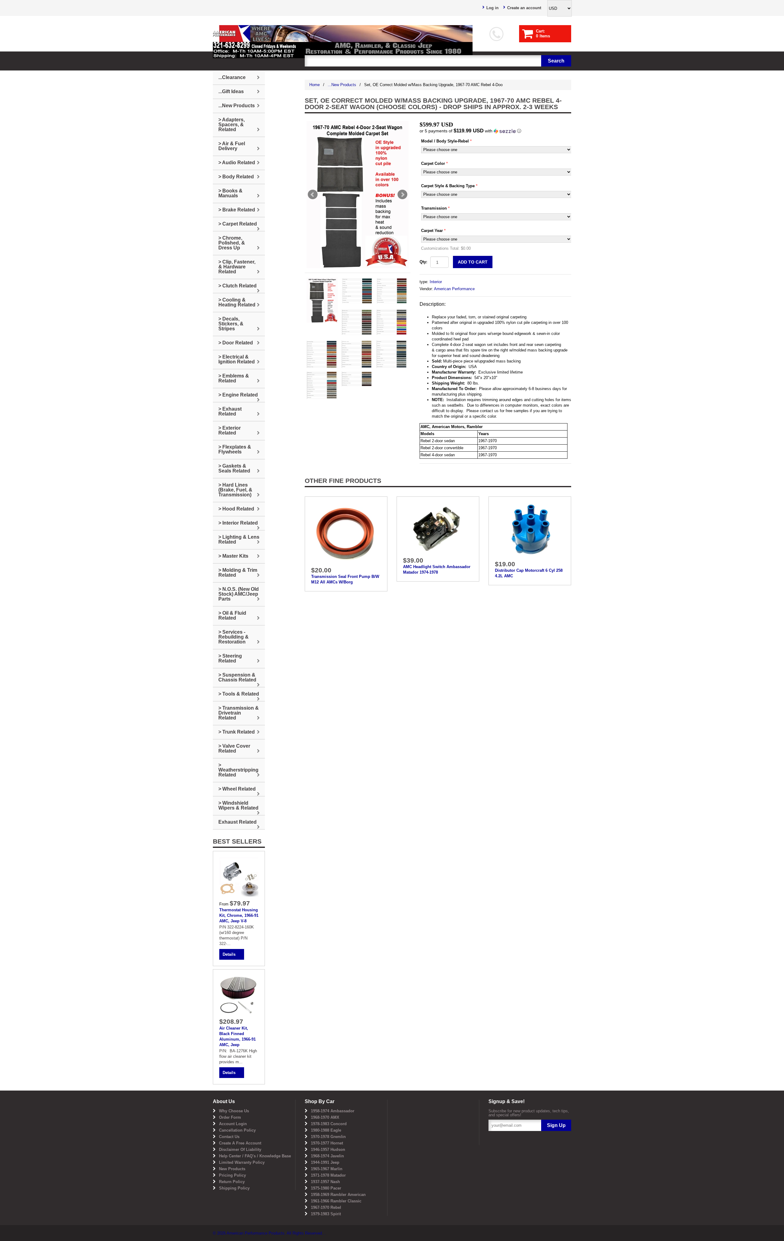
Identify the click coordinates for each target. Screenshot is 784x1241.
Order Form (230, 1117)
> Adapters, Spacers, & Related (231, 124)
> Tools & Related (238, 693)
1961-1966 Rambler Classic (336, 1201)
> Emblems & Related (233, 378)
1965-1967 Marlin (326, 1169)
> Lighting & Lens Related (238, 539)
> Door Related (235, 342)
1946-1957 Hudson (328, 1149)
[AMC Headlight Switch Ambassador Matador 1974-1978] (438, 528)
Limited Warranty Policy (242, 1162)
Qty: (423, 262)
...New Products (342, 84)
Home (314, 84)
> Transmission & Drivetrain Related (238, 712)
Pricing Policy (232, 1175)
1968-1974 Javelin (327, 1156)
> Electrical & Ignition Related (236, 359)
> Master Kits (233, 556)
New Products (232, 1169)
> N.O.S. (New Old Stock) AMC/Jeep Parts (238, 594)
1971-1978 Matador (328, 1175)
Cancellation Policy (237, 1130)
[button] (495, 131)
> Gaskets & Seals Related (234, 468)
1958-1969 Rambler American (338, 1194)
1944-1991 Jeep (325, 1162)
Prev (313, 194)
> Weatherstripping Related (238, 769)
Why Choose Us (234, 1111)
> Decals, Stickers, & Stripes (230, 323)
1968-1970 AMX (325, 1117)
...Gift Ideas (231, 91)
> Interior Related (238, 523)
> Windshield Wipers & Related (238, 805)
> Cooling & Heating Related (236, 302)
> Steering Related (230, 658)
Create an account (524, 8)
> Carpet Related (237, 223)
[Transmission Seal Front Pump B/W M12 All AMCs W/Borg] (346, 532)
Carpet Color (433, 163)
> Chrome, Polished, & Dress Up (231, 242)
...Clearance (232, 77)
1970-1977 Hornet (327, 1143)
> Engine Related (238, 394)
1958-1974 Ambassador (332, 1111)
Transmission (434, 208)
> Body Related (236, 176)
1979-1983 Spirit (326, 1214)
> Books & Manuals (230, 193)
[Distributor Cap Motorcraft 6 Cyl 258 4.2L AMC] (530, 529)
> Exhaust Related (230, 411)
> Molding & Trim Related (237, 572)
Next (402, 194)
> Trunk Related (236, 731)
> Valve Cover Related (234, 748)
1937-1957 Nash (325, 1181)
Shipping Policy (234, 1188)
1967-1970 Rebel (326, 1207)
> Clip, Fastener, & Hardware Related (236, 266)
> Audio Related (236, 162)
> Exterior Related (229, 430)
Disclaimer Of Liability (240, 1149)
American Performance (454, 289)
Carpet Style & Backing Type (448, 186)
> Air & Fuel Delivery (231, 146)
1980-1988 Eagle (326, 1130)
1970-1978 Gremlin (328, 1136)
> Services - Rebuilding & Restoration (233, 636)
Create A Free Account (240, 1143)
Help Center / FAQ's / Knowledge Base (255, 1156)
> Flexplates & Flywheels (234, 449)
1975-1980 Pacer (326, 1188)
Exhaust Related (237, 822)
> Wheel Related (237, 788)
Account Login (233, 1123)
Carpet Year (432, 230)
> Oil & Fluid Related (232, 615)
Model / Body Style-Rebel (445, 141)
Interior (436, 281)
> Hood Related (236, 508)
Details (229, 954)
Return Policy (232, 1181)
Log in (492, 8)
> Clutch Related (237, 285)
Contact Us (229, 1136)
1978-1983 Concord (329, 1123)
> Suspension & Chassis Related (237, 677)
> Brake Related (236, 209)
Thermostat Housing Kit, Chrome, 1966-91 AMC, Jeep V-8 (238, 915)
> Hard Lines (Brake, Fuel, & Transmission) (235, 489)
